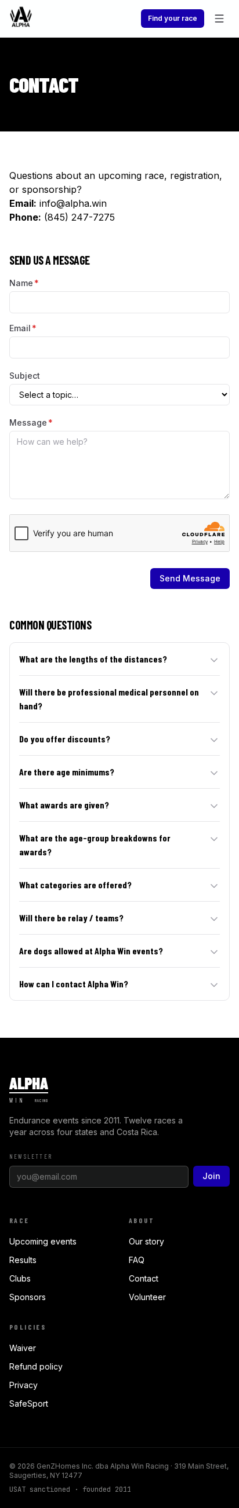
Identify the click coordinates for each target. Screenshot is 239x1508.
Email (23, 328)
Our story (146, 1241)
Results (23, 1260)
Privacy (23, 1385)
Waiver (22, 1348)
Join (211, 1176)
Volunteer (147, 1297)
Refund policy (36, 1366)
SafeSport (28, 1403)
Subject (24, 375)
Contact (143, 1278)
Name (24, 283)
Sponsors (27, 1297)
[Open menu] (219, 18)
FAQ (136, 1260)
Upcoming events (43, 1241)
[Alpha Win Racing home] (20, 18)
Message (31, 422)
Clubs (20, 1278)
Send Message (190, 578)
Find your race (172, 18)
